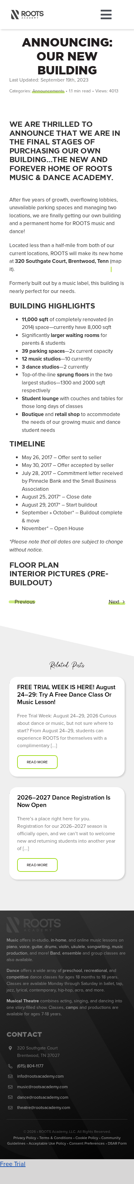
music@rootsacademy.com (42, 1087)
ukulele (78, 946)
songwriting (98, 946)
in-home (58, 940)
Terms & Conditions (55, 1137)
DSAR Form (117, 1143)
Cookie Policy (86, 1137)
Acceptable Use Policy (47, 1143)
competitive (18, 977)
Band (55, 953)
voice (24, 946)
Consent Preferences (87, 1143)
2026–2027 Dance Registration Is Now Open (63, 801)
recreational (95, 970)
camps (72, 1007)
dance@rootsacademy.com (42, 1097)
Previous (25, 601)
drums (51, 946)
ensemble (72, 953)
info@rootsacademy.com (40, 1076)
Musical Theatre (23, 1001)
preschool (72, 970)
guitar (37, 946)
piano (12, 946)
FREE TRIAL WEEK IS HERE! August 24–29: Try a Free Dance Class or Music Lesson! (66, 694)
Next (114, 601)
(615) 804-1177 (30, 1066)
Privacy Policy (24, 1137)
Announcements (48, 91)
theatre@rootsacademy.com (43, 1107)
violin (64, 946)
